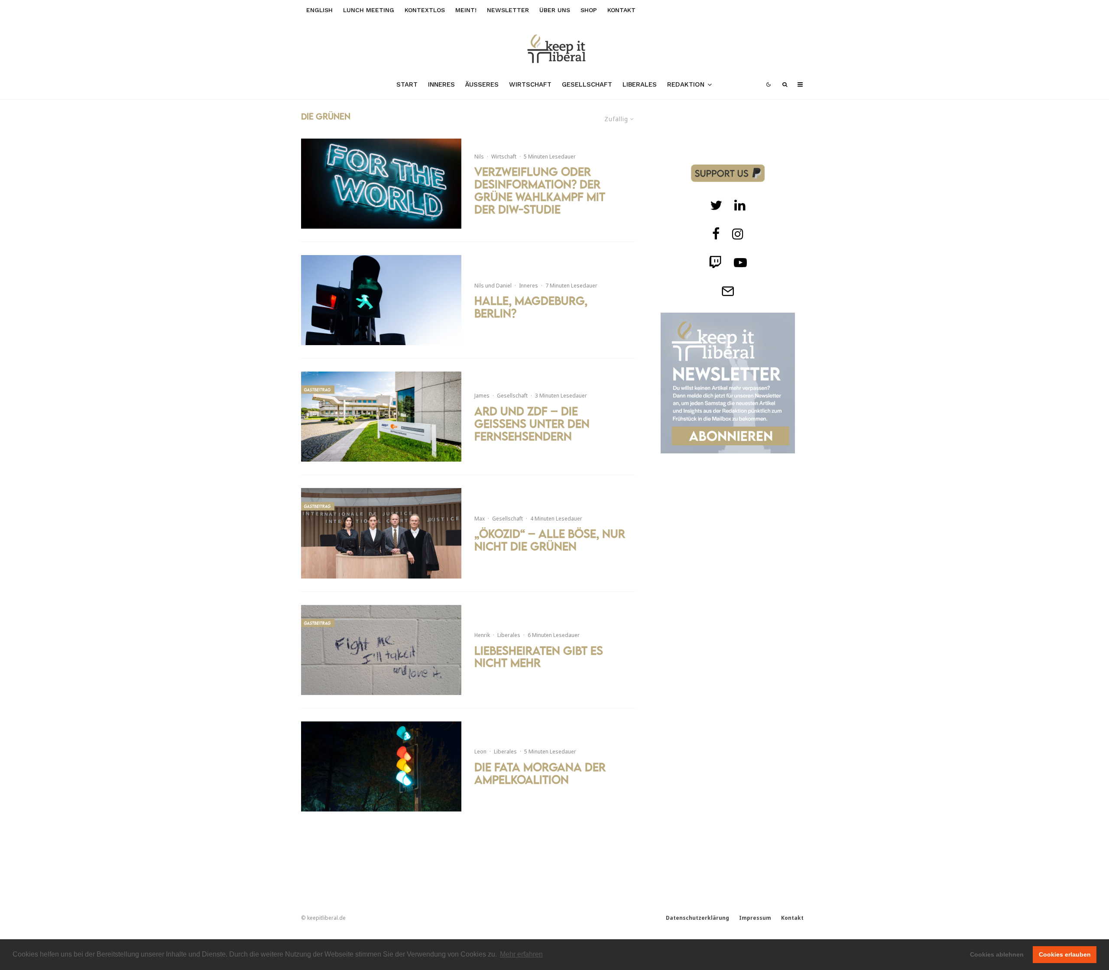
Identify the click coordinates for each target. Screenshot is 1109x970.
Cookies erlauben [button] (1065, 954)
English (319, 9)
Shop (588, 9)
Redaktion (685, 84)
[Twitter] (716, 205)
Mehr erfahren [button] (521, 954)
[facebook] (716, 233)
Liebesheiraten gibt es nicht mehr (538, 656)
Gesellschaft (587, 84)
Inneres (441, 84)
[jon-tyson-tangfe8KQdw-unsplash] (381, 184)
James (482, 395)
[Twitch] (740, 205)
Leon (480, 751)
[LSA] (381, 300)
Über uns (554, 9)
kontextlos (425, 9)
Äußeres (482, 84)
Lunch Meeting (368, 9)
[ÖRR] (381, 417)
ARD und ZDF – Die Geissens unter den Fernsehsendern (532, 423)
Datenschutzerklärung (697, 918)
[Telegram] (728, 291)
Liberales (640, 84)
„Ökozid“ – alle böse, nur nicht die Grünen (549, 540)
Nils (479, 156)
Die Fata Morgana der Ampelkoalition (540, 773)
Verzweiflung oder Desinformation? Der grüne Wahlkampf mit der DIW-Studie (539, 190)
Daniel (504, 285)
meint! (466, 9)
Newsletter (508, 9)
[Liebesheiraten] (381, 650)
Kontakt (621, 9)
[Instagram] (738, 233)
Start (407, 84)
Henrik (482, 635)
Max (479, 518)
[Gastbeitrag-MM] (381, 533)
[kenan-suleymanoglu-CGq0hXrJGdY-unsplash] (381, 766)
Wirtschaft (530, 84)
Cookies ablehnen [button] (997, 954)
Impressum (755, 918)
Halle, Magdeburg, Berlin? (530, 307)
